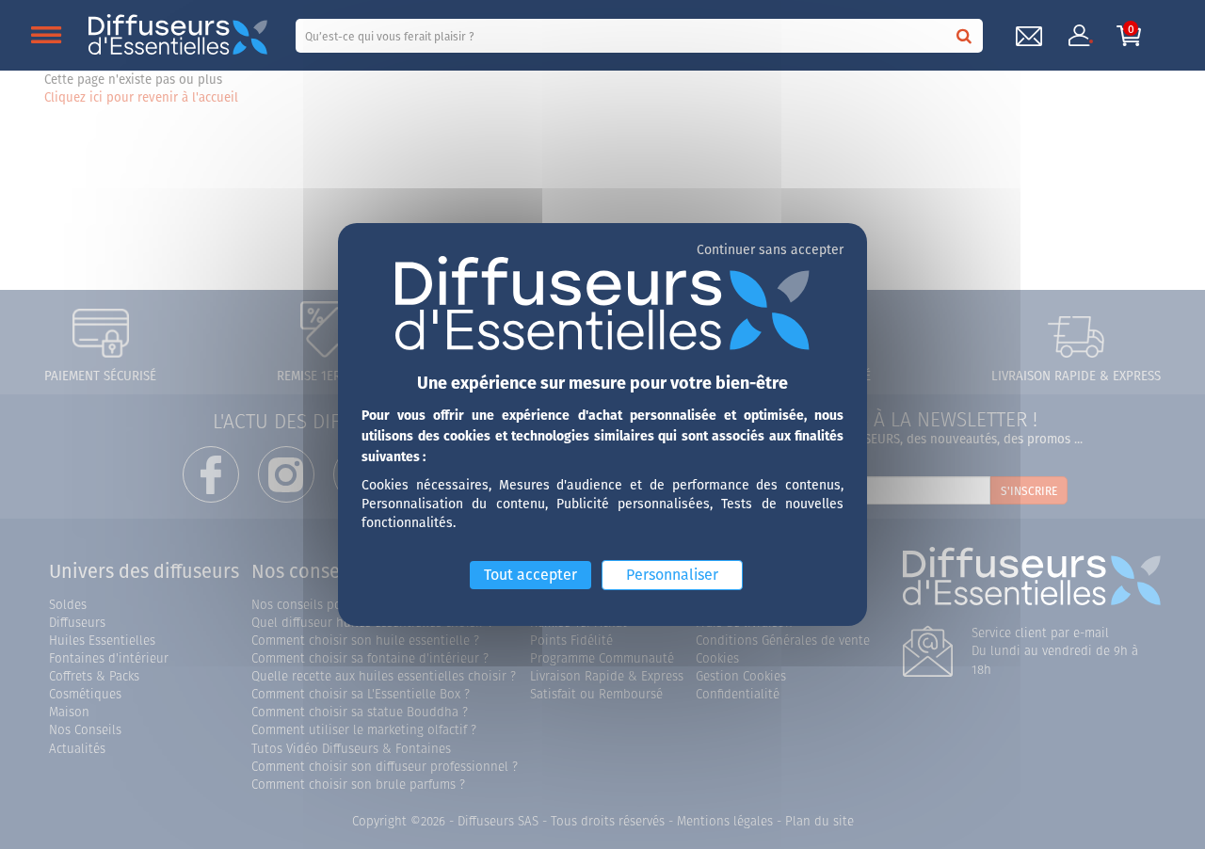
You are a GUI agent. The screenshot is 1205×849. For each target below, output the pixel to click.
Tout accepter (530, 574)
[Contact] (1029, 36)
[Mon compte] (1079, 35)
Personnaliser (672, 574)
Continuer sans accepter (770, 249)
